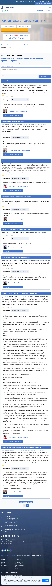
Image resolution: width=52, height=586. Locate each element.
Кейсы (49, 1)
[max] (10, 550)
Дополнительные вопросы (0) (20, 100)
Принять (46, 580)
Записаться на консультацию (43, 3)
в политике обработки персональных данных (21, 583)
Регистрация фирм (19, 565)
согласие (20, 580)
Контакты (44, 1)
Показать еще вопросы (26, 502)
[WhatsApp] (5, 11)
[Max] (8, 11)
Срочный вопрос (7, 76)
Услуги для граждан (8, 26)
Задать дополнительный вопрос (13, 115)
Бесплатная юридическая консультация (25, 1)
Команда (39, 1)
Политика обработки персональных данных (11, 575)
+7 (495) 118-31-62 (44, 10)
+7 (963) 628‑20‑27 (10, 518)
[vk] (2, 550)
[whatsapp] (8, 550)
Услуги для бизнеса (24, 26)
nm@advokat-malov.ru (12, 525)
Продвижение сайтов (8, 555)
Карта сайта (4, 565)
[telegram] (2, 11)
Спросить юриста (44, 76)
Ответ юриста (6, 100)
